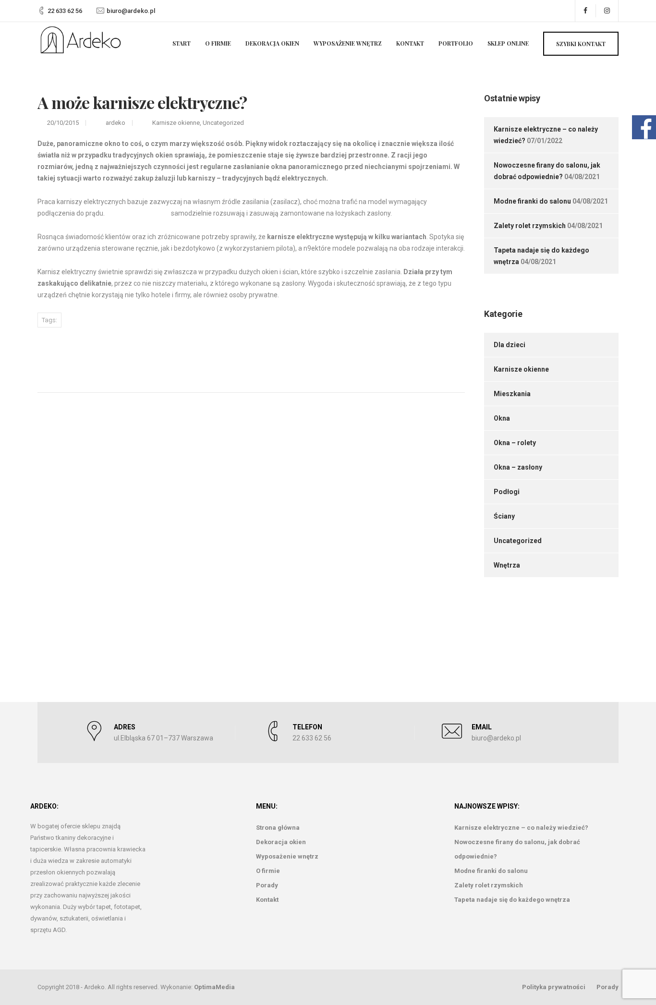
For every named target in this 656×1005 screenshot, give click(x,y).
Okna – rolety (515, 443)
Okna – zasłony (518, 467)
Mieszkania (512, 394)
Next (415, 355)
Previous (82, 356)
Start (181, 43)
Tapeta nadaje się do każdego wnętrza (512, 899)
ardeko (115, 122)
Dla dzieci (509, 345)
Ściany (504, 516)
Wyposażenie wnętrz (348, 43)
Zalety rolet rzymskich (530, 226)
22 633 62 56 (65, 10)
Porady (267, 885)
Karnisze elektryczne (138, 213)
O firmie (218, 43)
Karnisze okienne (176, 122)
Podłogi (507, 492)
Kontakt (410, 43)
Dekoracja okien (272, 43)
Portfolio (455, 43)
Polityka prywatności (553, 987)
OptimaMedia (214, 987)
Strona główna (278, 827)
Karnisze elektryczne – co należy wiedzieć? (521, 827)
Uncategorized (223, 122)
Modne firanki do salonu (532, 201)
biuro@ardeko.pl (131, 10)
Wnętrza (507, 565)
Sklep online (508, 43)
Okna (502, 418)
